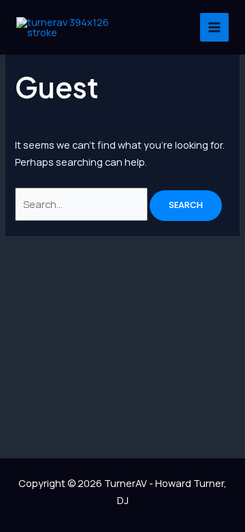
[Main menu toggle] (214, 27)
